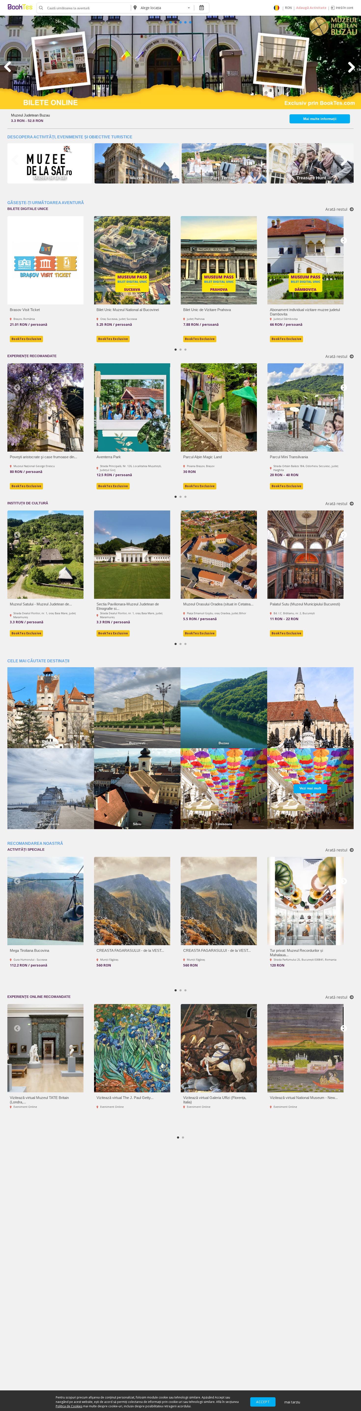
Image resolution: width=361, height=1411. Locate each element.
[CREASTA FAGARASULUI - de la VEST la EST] (132, 901)
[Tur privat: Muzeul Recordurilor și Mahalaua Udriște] (305, 901)
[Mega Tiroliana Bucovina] (45, 901)
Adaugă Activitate (311, 7)
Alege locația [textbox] (151, 7)
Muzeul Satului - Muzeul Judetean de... (41, 604)
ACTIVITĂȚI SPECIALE (25, 849)
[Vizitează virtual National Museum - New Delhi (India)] (305, 1048)
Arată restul (336, 209)
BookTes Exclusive (26, 339)
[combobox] (165, 7)
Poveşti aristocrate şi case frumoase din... (43, 457)
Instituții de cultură (27, 503)
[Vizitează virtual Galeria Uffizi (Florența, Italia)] (219, 1048)
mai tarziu (292, 1402)
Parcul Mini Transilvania (289, 457)
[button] (170, 22)
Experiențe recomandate (31, 356)
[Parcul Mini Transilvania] (305, 407)
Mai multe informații (319, 119)
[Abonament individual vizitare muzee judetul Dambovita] (305, 260)
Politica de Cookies (69, 1406)
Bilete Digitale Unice (27, 209)
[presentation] (8, 67)
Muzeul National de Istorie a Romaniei (41, 115)
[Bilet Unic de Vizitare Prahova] (219, 260)
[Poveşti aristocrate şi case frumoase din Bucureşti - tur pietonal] (45, 407)
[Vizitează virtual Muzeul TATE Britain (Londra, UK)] (45, 1048)
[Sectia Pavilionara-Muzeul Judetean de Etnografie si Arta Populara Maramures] (132, 554)
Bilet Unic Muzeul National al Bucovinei (128, 310)
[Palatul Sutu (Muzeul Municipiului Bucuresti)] (305, 554)
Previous (17, 241)
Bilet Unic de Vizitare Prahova (207, 310)
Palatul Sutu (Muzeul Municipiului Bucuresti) (305, 604)
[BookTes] (20, 8)
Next (344, 241)
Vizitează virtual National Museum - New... (304, 1098)
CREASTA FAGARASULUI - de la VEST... (130, 950)
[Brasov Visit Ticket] (45, 260)
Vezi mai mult (310, 788)
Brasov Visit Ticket (25, 310)
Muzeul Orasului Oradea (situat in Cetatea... (218, 604)
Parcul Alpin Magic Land (202, 457)
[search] (40, 7)
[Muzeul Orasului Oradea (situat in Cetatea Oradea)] (219, 554)
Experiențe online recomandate (38, 997)
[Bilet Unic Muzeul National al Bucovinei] (132, 260)
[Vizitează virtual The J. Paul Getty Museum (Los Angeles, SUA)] (132, 1048)
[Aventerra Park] (132, 407)
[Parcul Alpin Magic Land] (219, 407)
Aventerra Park (109, 457)
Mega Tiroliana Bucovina (29, 950)
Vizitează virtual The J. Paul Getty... (125, 1098)
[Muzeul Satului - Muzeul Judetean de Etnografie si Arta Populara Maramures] (45, 554)
